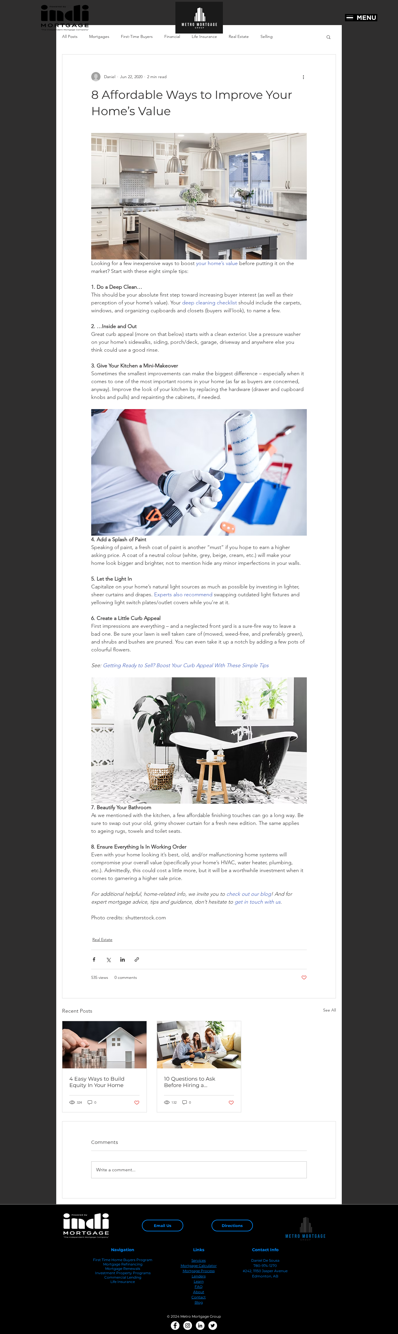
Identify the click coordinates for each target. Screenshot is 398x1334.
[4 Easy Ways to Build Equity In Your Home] (104, 1044)
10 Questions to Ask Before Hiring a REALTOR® (189, 1082)
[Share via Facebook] (94, 959)
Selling (266, 36)
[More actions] (303, 76)
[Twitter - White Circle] (212, 1325)
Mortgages (99, 36)
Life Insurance (204, 36)
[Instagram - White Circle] (187, 1325)
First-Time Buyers (137, 36)
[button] (328, 36)
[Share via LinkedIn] (122, 959)
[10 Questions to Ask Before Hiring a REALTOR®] (199, 1044)
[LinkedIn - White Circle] (200, 1325)
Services (198, 1260)
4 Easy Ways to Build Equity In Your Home (96, 1082)
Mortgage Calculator (199, 1265)
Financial (172, 36)
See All (329, 1010)
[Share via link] (137, 959)
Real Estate (239, 36)
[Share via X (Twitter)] (108, 959)
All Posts (70, 36)
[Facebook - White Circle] (175, 1325)
